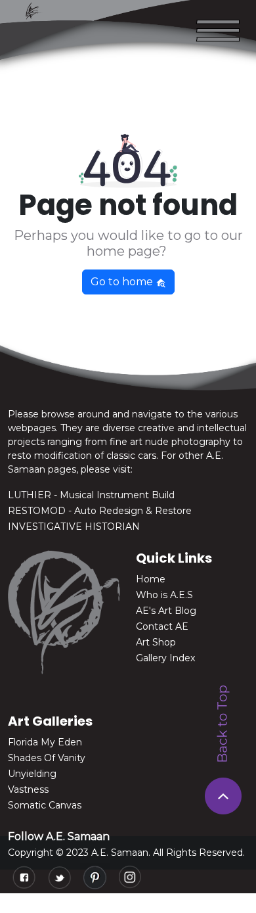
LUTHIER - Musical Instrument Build (91, 495)
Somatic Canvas (44, 805)
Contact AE (162, 626)
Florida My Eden (45, 742)
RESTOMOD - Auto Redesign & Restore (100, 511)
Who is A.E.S (164, 595)
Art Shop (156, 642)
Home (150, 579)
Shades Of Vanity (46, 758)
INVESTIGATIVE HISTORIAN (74, 526)
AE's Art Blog (166, 611)
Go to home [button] (123, 281)
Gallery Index (165, 658)
